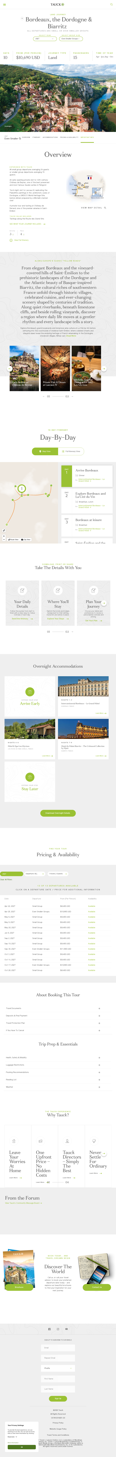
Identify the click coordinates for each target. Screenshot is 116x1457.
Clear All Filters (6, 880)
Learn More (13, 1178)
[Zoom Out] (4, 539)
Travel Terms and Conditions (58, 1435)
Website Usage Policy (58, 1429)
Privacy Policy (58, 1423)
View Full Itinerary (21, 240)
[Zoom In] (4, 536)
